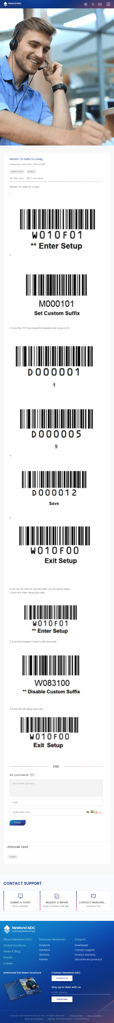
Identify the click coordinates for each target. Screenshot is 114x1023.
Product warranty (85, 955)
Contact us (62, 978)
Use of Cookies (94, 1015)
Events (7, 957)
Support (80, 939)
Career (8, 963)
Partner (43, 960)
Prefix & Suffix (17, 171)
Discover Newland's (52, 939)
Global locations (14, 945)
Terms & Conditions (34, 1018)
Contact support (85, 950)
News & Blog (11, 951)
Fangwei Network (82, 1018)
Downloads (81, 945)
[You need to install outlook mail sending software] (99, 4)
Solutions (44, 950)
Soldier (13, 856)
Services (44, 955)
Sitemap (51, 1018)
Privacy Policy (76, 1015)
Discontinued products (88, 960)
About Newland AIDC (17, 939)
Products (44, 945)
